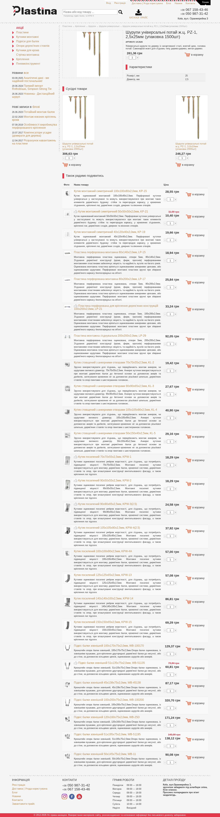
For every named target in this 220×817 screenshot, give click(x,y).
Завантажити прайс (23, 803)
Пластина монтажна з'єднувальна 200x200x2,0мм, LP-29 (110, 335)
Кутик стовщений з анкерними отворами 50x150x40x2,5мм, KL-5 (115, 433)
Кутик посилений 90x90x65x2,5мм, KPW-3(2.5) (107, 504)
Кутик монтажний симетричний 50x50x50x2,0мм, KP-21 (113, 211)
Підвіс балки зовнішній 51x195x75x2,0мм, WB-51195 (107, 734)
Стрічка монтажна (27, 54)
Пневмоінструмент (28, 63)
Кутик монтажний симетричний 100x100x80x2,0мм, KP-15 (110, 191)
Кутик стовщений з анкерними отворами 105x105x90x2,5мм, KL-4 (115, 409)
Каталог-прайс (138, 12)
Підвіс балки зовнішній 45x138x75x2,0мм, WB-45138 (107, 682)
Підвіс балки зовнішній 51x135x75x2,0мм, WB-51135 (111, 662)
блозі (36, 107)
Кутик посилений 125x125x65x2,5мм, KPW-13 (103, 574)
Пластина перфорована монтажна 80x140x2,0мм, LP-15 (110, 252)
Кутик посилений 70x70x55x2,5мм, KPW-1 (104, 456)
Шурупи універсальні (109, 26)
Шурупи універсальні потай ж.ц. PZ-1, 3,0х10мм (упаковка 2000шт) (190, 146)
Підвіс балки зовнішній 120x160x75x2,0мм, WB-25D (107, 717)
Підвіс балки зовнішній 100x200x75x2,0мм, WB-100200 (109, 699)
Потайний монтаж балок (39, 111)
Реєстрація (120, 3)
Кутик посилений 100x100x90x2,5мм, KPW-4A (103, 551)
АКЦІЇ (19, 27)
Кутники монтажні (27, 36)
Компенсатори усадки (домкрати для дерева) (31, 134)
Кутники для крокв (27, 50)
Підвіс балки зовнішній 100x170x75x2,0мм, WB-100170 (109, 645)
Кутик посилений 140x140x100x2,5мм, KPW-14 (103, 598)
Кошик (205, 2)
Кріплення (22, 59)
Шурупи (92, 26)
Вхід (108, 3)
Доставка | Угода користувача (147, 3)
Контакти (190, 3)
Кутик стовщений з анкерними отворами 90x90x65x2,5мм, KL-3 (114, 386)
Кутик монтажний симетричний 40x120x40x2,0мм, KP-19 (109, 231)
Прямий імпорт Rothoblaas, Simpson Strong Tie (32, 87)
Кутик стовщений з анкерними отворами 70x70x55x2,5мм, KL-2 (114, 362)
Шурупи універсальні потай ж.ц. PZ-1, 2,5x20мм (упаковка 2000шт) (77, 146)
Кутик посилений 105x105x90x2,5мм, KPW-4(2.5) (109, 527)
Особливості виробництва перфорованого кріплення (34, 126)
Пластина (67, 26)
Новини (178, 3)
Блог (168, 3)
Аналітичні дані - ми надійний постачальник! (30, 79)
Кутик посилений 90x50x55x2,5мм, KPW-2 (104, 480)
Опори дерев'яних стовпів (33, 45)
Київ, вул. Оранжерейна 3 (193, 18)
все (26, 73)
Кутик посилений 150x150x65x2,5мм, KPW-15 (103, 622)
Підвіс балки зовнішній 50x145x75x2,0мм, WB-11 (105, 754)
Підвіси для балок (27, 41)
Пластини (22, 32)
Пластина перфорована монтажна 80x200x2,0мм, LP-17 (110, 279)
